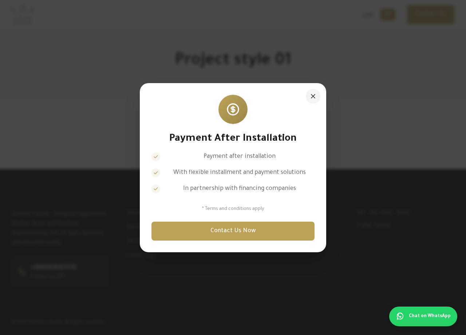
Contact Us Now (233, 231)
